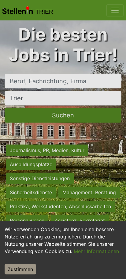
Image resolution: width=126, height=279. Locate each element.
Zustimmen (20, 269)
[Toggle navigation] (115, 10)
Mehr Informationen (96, 251)
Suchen (63, 115)
